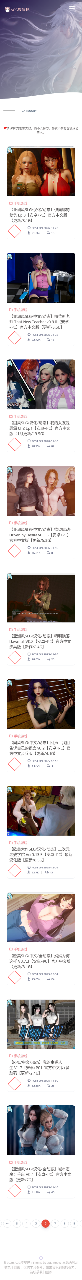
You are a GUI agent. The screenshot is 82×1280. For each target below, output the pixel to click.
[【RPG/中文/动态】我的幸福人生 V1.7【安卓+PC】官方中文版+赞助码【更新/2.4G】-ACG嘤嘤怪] (41, 1024)
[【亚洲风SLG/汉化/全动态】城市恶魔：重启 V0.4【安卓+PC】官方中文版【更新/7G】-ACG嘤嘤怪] (41, 1130)
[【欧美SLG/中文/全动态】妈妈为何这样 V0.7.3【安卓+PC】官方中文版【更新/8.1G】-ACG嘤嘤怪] (41, 917)
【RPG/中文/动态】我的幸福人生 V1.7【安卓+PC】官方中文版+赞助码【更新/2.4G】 (39, 1067)
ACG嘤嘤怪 (23, 1262)
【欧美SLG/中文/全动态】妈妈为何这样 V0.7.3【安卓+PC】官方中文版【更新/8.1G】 (40, 961)
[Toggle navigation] (72, 8)
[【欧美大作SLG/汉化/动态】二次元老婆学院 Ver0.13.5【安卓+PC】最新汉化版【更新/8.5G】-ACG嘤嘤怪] (41, 811)
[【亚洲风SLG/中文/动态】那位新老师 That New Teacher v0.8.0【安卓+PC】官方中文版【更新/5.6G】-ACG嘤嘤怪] (41, 278)
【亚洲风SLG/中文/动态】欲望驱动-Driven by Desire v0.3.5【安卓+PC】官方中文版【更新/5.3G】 (40, 535)
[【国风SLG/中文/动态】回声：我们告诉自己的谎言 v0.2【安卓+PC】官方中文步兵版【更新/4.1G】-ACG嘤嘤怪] (41, 704)
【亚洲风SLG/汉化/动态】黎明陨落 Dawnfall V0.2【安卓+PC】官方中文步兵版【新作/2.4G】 (40, 641)
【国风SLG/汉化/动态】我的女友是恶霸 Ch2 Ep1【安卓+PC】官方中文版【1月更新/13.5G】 (39, 428)
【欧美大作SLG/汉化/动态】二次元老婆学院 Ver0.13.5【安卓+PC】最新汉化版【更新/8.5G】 (40, 854)
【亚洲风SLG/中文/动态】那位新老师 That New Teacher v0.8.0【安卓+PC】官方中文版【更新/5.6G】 (39, 322)
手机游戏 (20, 203)
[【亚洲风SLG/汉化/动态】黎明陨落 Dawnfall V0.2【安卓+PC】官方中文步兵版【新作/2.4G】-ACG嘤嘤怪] (41, 597)
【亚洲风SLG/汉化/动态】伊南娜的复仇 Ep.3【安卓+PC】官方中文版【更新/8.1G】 (39, 215)
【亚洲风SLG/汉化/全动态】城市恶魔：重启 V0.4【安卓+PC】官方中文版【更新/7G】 (40, 1174)
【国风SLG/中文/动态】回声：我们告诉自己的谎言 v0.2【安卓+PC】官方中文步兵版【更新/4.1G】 (40, 748)
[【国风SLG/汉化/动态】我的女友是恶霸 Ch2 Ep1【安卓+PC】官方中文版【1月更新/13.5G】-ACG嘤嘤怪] (41, 384)
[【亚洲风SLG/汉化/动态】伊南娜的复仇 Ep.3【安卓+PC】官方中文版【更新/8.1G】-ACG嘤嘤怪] (41, 171)
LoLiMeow (54, 1262)
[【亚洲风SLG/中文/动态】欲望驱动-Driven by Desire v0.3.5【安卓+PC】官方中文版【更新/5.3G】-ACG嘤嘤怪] (41, 491)
